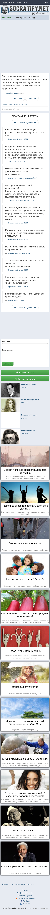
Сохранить (8, 364)
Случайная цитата (26, 378)
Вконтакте (26, 904)
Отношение (23, 104)
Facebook (26, 901)
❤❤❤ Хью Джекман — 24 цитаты (22, 884)
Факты (19, 2)
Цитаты (4, 2)
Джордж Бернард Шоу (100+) (19, 253)
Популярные (20, 17)
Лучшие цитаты (26, 372)
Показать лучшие (25, 122)
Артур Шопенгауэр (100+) (18, 286)
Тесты (25, 2)
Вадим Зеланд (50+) (16, 300)
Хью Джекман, (14, 92)
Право (11, 104)
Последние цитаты (25, 895)
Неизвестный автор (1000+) (18, 139)
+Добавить (7, 17)
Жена (16, 104)
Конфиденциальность (25, 893)
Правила (25, 890)
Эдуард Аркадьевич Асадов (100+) (21, 200)
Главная (5, 884)
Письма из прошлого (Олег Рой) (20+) (22, 178)
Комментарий (7, 350)
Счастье (5, 104)
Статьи (11, 2)
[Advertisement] (25, 46)
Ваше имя (6, 342)
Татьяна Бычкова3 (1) (16, 161)
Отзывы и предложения (26, 898)
